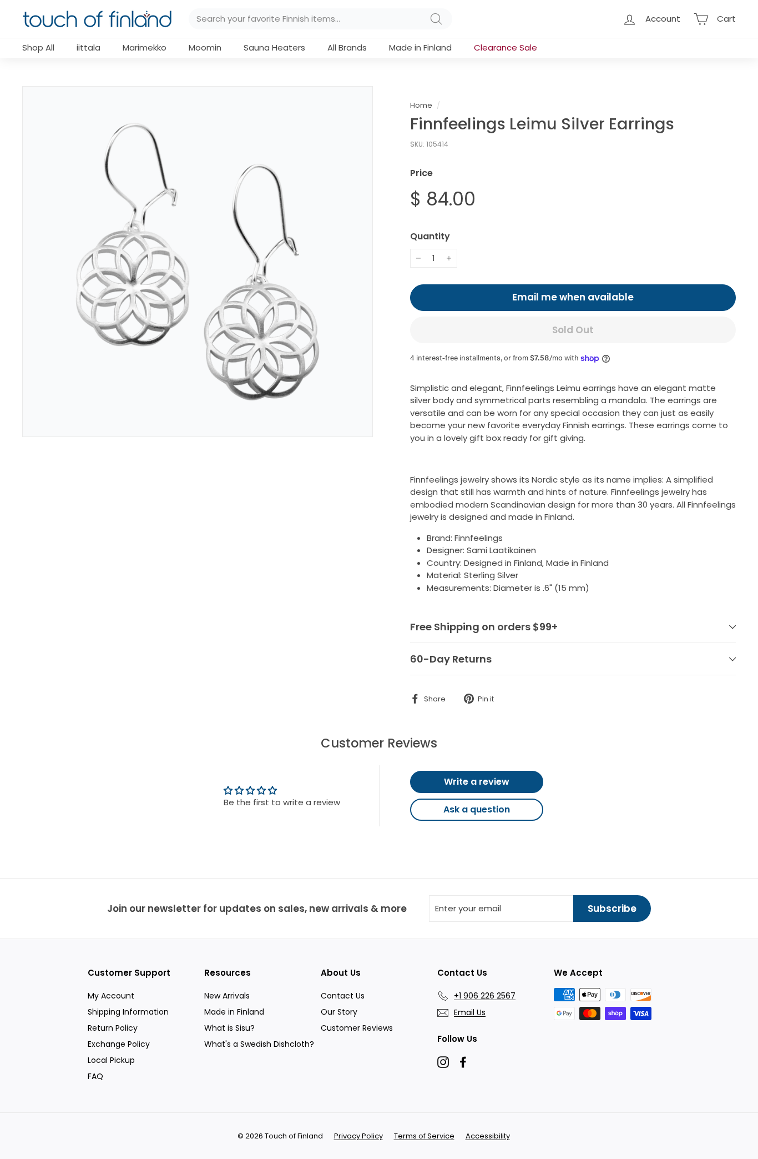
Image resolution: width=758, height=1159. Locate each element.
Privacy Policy (358, 1136)
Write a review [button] (476, 781)
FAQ (95, 1076)
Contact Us (343, 995)
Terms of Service (424, 1136)
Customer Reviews (357, 1027)
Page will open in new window (443, 1062)
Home (421, 105)
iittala (88, 47)
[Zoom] (197, 261)
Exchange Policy (119, 1044)
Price (421, 173)
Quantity (430, 236)
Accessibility (488, 1136)
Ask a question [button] (476, 809)
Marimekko (144, 47)
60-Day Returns (451, 659)
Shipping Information (128, 1011)
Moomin (205, 47)
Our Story (339, 1011)
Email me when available (573, 297)
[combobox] (320, 19)
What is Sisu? (229, 1027)
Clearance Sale (505, 47)
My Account (111, 995)
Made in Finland (420, 47)
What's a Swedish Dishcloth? (259, 1044)
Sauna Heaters (274, 47)
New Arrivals (227, 995)
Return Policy (113, 1027)
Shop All (38, 47)
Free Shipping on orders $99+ (484, 627)
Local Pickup (111, 1060)
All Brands (347, 47)
